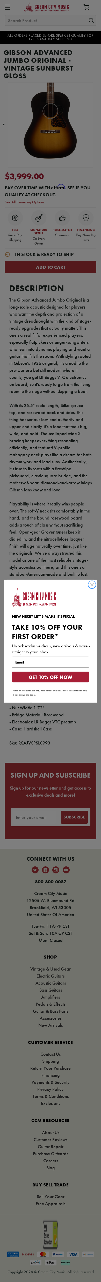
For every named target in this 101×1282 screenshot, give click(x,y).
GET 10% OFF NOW (51, 677)
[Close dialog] (92, 584)
